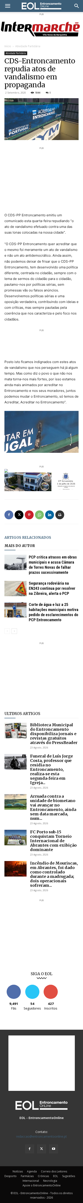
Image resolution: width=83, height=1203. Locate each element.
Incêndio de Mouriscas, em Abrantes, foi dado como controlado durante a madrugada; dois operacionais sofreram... (54, 874)
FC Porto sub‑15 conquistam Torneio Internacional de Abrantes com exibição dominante (53, 840)
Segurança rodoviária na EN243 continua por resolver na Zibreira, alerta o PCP (52, 588)
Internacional (31, 1181)
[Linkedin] (49, 514)
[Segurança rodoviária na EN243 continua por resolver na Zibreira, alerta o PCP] (15, 588)
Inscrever (51, 986)
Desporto (10, 1176)
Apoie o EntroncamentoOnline (42, 1185)
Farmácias (27, 1176)
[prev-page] (7, 631)
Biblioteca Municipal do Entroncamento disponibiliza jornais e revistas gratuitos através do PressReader (53, 733)
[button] (7, 6)
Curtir (14, 986)
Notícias (18, 1171)
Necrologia (50, 1181)
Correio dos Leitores (54, 1171)
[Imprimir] (59, 514)
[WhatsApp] (39, 514)
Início (7, 46)
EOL (55, 1176)
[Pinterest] (29, 514)
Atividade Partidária (27, 46)
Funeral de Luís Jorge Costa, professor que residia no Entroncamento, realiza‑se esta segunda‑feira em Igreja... (51, 769)
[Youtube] (53, 1148)
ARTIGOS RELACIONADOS (27, 537)
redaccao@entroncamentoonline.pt (41, 1136)
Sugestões (68, 1176)
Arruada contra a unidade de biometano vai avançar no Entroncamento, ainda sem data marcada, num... (53, 807)
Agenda (32, 1171)
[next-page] (14, 631)
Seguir (32, 986)
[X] (19, 514)
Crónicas (43, 1176)
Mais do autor (19, 546)
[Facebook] (8, 514)
